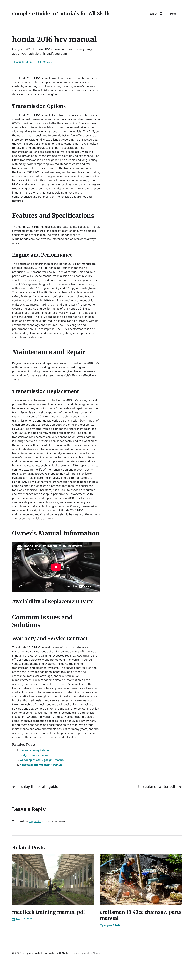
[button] (156, 13)
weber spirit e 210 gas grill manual (42, 760)
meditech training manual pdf (48, 912)
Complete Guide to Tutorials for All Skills (61, 13)
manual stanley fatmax (34, 750)
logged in (35, 821)
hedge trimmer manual (34, 755)
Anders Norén (92, 953)
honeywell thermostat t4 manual (41, 764)
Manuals (47, 62)
